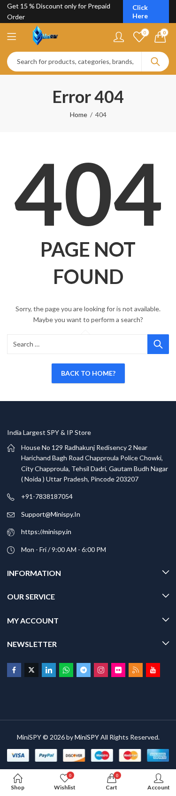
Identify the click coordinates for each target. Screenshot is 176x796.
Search (155, 61)
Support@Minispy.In (50, 514)
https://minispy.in (46, 532)
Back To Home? (88, 373)
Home (78, 114)
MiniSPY (87, 737)
